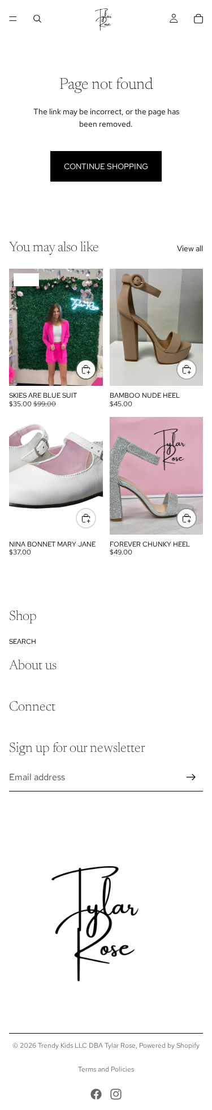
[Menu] (13, 19)
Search (22, 641)
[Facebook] (96, 1094)
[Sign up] (191, 777)
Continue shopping (106, 166)
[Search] (37, 18)
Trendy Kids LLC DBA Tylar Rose (87, 1045)
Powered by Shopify (169, 1045)
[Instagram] (116, 1094)
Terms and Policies (106, 1069)
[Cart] (198, 18)
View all (190, 248)
